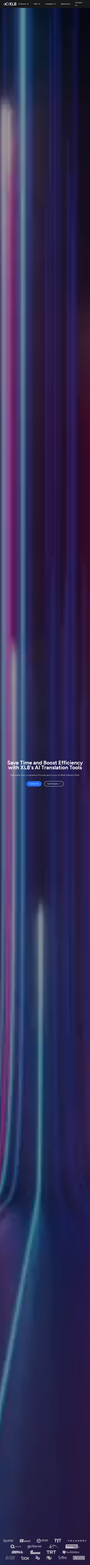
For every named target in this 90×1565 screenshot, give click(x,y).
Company (49, 4)
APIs (35, 4)
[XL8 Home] (10, 3)
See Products (52, 784)
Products (22, 4)
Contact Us (34, 784)
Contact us (78, 4)
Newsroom (65, 4)
